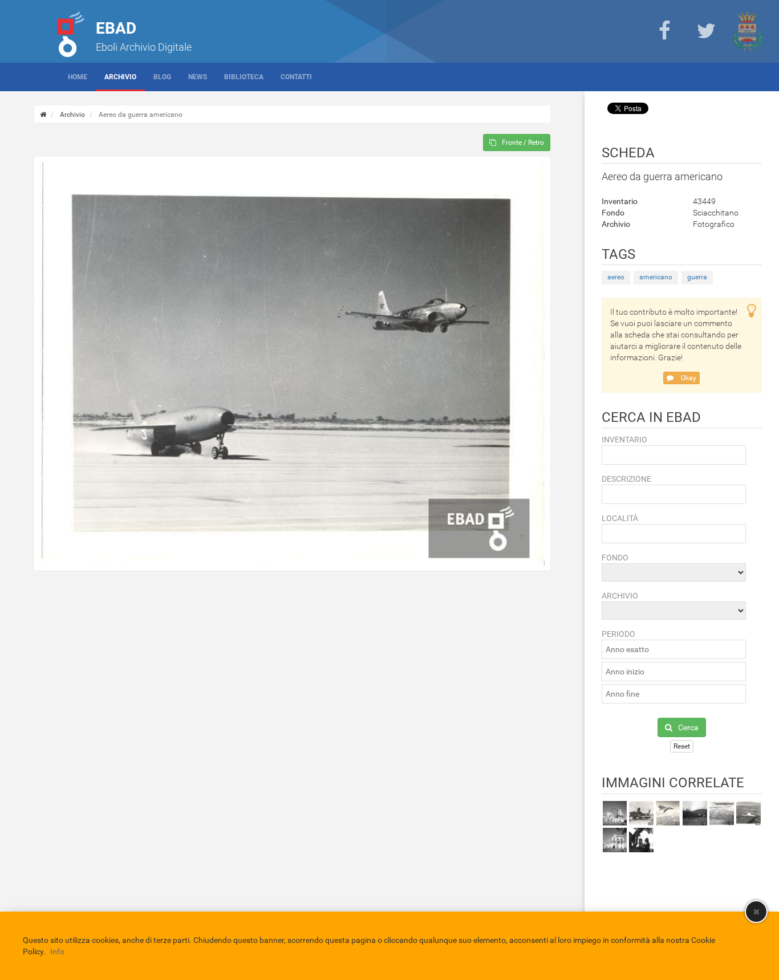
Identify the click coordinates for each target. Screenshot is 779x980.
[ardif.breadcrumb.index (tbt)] (43, 115)
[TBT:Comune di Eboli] (748, 31)
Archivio (120, 77)
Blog (162, 77)
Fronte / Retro (523, 143)
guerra (697, 277)
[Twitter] (706, 31)
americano (655, 277)
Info (57, 951)
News (197, 77)
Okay (687, 378)
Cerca (688, 727)
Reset (681, 746)
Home (77, 77)
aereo (615, 277)
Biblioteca (243, 77)
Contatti (296, 77)
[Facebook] (664, 31)
